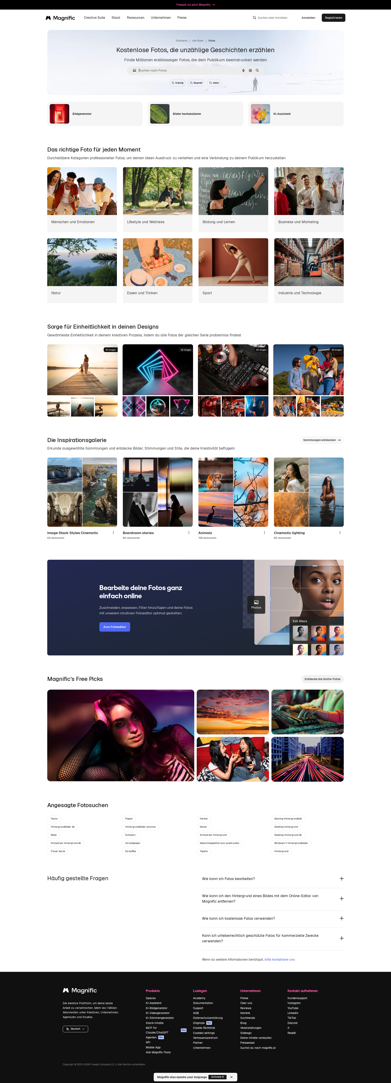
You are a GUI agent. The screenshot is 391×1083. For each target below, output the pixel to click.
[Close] (231, 1077)
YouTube (293, 1008)
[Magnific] (80, 991)
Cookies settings (204, 1033)
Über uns (246, 1003)
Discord (292, 1023)
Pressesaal (247, 1043)
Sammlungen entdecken (319, 440)
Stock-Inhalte (155, 1023)
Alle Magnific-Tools (158, 1052)
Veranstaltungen (250, 1028)
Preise (182, 18)
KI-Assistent (153, 1003)
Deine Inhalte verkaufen (256, 1038)
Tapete (204, 851)
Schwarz (130, 835)
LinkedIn (293, 1013)
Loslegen (200, 991)
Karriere (245, 1013)
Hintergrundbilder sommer (140, 826)
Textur (54, 818)
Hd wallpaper (133, 843)
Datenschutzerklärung (208, 1018)
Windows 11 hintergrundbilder (291, 843)
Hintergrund (281, 851)
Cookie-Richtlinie (204, 1028)
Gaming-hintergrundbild (288, 818)
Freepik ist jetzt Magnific (193, 5)
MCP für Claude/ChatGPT (166, 1030)
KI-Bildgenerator (156, 1008)
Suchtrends (247, 1018)
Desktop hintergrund (286, 826)
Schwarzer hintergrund (213, 835)
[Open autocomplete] (132, 70)
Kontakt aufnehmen (303, 991)
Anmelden (308, 18)
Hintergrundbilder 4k (63, 826)
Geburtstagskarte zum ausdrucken (219, 843)
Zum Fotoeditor (114, 627)
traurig (179, 82)
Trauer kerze (58, 851)
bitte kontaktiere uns (280, 959)
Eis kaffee (130, 851)
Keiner (203, 826)
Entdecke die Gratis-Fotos (322, 679)
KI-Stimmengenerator (160, 1018)
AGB (196, 1013)
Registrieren (333, 18)
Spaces (151, 998)
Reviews (245, 1008)
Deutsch (75, 1028)
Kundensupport (297, 998)
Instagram (294, 1003)
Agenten (154, 1037)
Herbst (204, 818)
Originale (202, 1023)
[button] (75, 1029)
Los (57, 773)
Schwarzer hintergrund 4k (66, 843)
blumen (198, 82)
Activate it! (217, 1077)
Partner (198, 1043)
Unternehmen (202, 1048)
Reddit (292, 1033)
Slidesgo (246, 1033)
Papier (129, 818)
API (148, 1042)
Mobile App (153, 1047)
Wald (53, 835)
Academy (199, 998)
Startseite (182, 40)
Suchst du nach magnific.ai (258, 1048)
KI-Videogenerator (158, 1013)
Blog (243, 1023)
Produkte (153, 991)
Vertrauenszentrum (205, 1038)
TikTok (292, 1018)
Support (198, 1008)
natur (216, 82)
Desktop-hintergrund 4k (288, 835)
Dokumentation (203, 1003)
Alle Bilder (198, 40)
